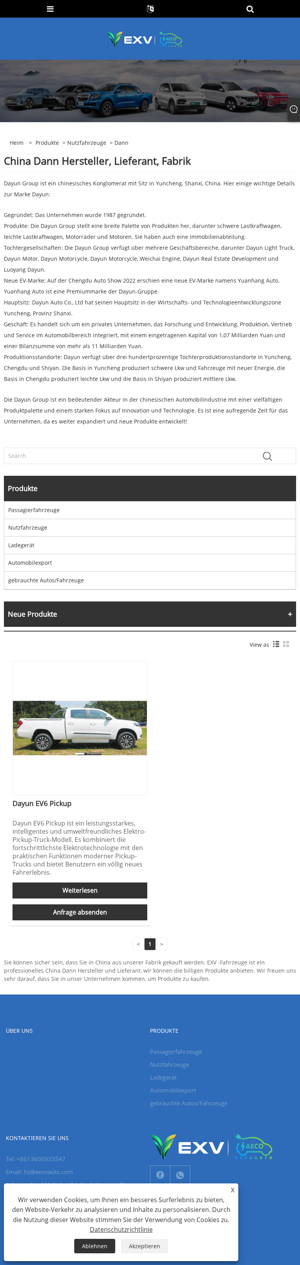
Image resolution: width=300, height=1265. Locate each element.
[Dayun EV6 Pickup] (80, 727)
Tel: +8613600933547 (36, 1159)
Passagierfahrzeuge (34, 510)
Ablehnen (94, 1246)
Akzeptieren (144, 1246)
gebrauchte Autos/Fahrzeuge (46, 580)
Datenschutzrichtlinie (121, 1229)
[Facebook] (160, 1175)
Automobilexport (30, 562)
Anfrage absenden (80, 912)
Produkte (47, 142)
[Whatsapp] (180, 1175)
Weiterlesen (80, 890)
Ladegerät (21, 545)
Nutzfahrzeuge (86, 142)
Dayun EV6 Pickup (41, 803)
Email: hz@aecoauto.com (39, 1172)
